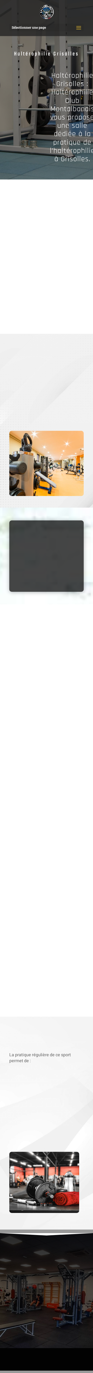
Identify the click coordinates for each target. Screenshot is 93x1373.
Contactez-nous (35, 316)
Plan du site (60, 1357)
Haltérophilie (43, 1351)
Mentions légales (34, 1357)
